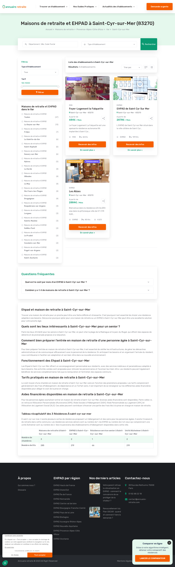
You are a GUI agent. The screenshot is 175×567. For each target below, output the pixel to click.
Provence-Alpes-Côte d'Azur (90, 29)
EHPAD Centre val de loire (65, 503)
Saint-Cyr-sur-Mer (120, 29)
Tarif (23, 79)
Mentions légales (124, 561)
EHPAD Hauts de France (64, 485)
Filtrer (40, 92)
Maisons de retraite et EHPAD (41, 115)
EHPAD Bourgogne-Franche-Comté (69, 508)
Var (107, 29)
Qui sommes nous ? (26, 485)
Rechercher (150, 44)
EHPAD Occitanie (61, 539)
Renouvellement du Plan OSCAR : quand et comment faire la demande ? (112, 513)
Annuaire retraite (25, 561)
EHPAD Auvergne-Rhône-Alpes (67, 522)
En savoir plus (86, 150)
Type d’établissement (31, 67)
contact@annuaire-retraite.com (137, 500)
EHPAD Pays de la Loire (64, 512)
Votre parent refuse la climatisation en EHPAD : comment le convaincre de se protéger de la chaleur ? (112, 493)
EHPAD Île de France (63, 494)
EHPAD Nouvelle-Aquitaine (66, 526)
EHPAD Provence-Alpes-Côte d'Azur (67, 532)
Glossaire (22, 490)
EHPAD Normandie (62, 499)
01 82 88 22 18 (135, 494)
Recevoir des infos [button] (87, 144)
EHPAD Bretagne (61, 517)
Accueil (49, 29)
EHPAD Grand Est (61, 490)
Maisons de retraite (64, 29)
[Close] (169, 543)
